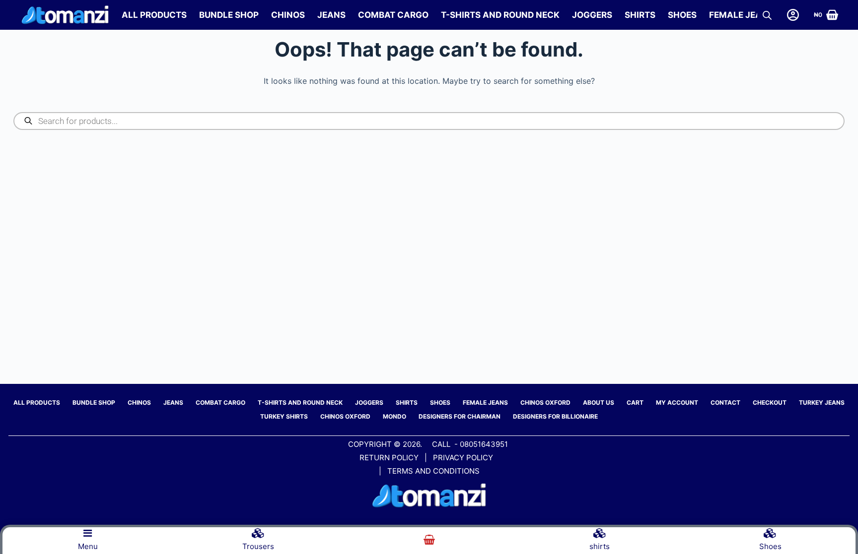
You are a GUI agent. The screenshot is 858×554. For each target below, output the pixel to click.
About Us (598, 402)
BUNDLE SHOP (229, 15)
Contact (725, 402)
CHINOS (288, 15)
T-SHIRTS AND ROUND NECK (500, 15)
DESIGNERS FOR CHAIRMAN (459, 416)
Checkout (769, 402)
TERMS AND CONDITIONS (433, 471)
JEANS (331, 15)
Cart (635, 402)
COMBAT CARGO (393, 15)
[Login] (793, 15)
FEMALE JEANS (741, 15)
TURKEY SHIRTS (284, 416)
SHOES (682, 15)
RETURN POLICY (389, 457)
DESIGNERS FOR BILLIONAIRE (555, 416)
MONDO (394, 416)
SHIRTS (640, 15)
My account (677, 402)
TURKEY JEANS (822, 402)
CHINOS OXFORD (545, 402)
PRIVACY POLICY (464, 457)
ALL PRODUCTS (154, 15)
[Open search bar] (767, 15)
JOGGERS (592, 15)
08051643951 (484, 444)
